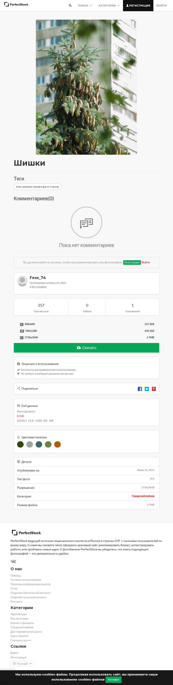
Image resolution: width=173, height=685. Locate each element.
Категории (107, 5)
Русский (22, 663)
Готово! (113, 679)
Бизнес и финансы (22, 623)
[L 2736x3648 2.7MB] (16, 338)
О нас (14, 588)
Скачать (89, 347)
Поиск (83, 5)
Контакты (16, 601)
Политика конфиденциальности (31, 584)
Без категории (19, 618)
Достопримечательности (26, 631)
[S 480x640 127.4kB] (16, 324)
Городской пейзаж (143, 496)
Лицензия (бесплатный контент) (30, 592)
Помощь (16, 575)
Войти (162, 5)
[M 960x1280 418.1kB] (16, 331)
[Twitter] (147, 388)
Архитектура (19, 614)
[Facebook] (140, 388)
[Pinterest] (154, 388)
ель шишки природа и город (37, 186)
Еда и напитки (19, 636)
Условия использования (26, 579)
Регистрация (139, 5)
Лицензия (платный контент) (28, 597)
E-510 (20, 416)
